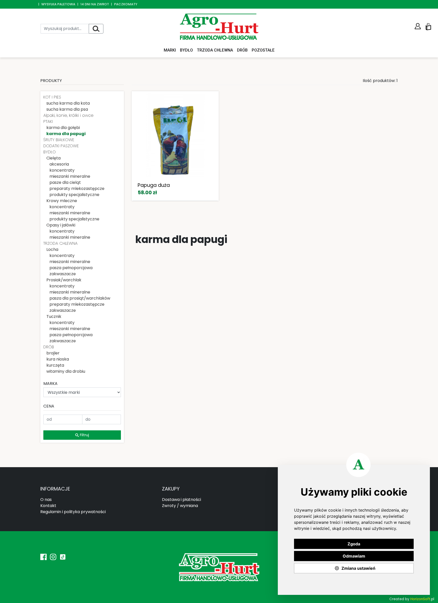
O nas (46, 499)
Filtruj (84, 434)
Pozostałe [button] (263, 50)
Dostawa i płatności (181, 499)
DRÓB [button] (242, 50)
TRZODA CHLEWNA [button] (215, 50)
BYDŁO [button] (186, 50)
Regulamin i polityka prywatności (73, 512)
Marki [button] (170, 50)
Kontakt (48, 506)
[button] (418, 26)
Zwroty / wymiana (180, 506)
